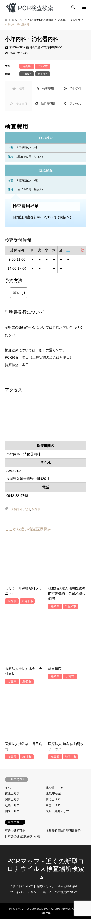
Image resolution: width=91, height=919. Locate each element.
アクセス (73, 103)
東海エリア (53, 799)
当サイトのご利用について (60, 892)
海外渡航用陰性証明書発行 (63, 830)
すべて (9, 788)
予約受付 (74, 88)
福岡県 (36, 509)
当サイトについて (21, 886)
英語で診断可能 (15, 830)
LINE (49, 877)
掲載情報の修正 (68, 886)
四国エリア (12, 811)
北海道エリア (54, 788)
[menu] (83, 7)
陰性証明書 (47, 103)
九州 (27, 509)
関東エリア (12, 799)
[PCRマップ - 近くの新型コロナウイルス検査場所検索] (29, 7)
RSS (41, 877)
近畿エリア (12, 805)
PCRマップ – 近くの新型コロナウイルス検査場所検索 (40, 909)
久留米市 (17, 509)
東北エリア (12, 793)
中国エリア (53, 805)
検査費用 (46, 88)
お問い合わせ (45, 886)
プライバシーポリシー (24, 892)
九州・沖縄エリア (57, 811)
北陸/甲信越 (53, 793)
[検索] (73, 7)
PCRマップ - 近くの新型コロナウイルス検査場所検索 (45, 864)
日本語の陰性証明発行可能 (22, 836)
